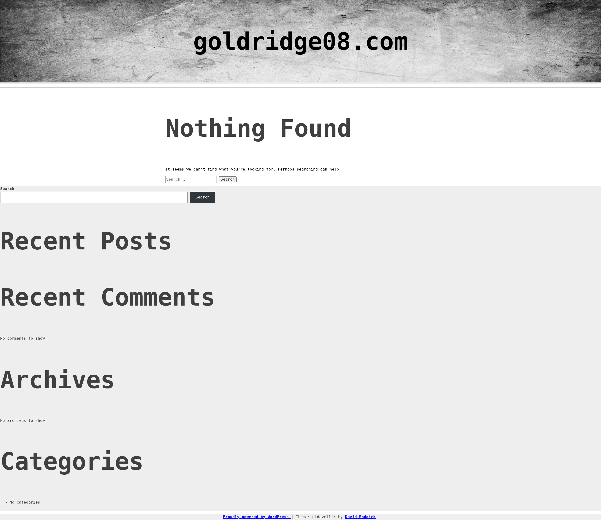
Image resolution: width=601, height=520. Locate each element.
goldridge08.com (300, 41)
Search (7, 188)
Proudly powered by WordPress (257, 517)
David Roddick (360, 517)
